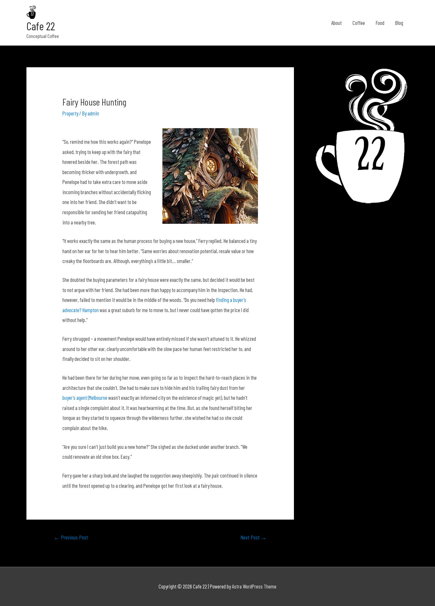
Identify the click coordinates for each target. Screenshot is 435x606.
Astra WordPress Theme (254, 586)
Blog (399, 22)
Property (70, 113)
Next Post (253, 537)
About (336, 22)
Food (380, 22)
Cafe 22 (40, 26)
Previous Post (71, 537)
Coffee (359, 22)
